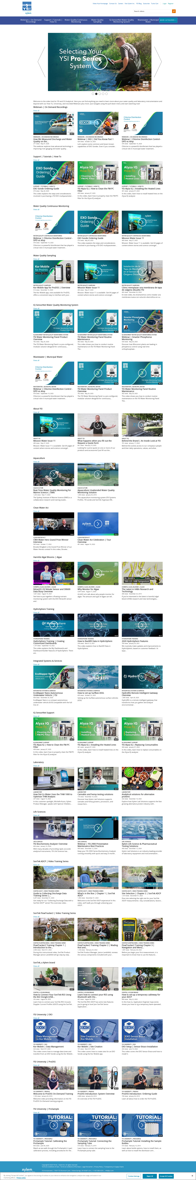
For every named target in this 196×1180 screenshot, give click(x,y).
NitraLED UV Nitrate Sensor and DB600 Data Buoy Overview (51, 590)
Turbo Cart (154, 3)
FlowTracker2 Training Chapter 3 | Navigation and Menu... (138, 946)
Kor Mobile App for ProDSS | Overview (51, 287)
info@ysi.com (109, 1170)
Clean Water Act (39, 537)
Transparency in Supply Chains (114, 1167)
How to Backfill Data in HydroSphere (95, 641)
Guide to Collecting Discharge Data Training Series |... (50, 894)
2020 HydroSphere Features (135, 641)
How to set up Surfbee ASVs (91, 693)
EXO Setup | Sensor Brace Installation (140, 1046)
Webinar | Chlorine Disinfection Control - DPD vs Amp (141, 140)
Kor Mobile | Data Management (48, 1046)
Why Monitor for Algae (88, 589)
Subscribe (146, 3)
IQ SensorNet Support (41, 742)
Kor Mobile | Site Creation (90, 1046)
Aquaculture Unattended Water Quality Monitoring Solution (96, 491)
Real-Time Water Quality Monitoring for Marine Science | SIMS (52, 491)
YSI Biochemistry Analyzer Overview (50, 843)
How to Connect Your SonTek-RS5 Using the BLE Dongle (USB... (52, 995)
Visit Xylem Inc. (130, 3)
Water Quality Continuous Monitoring (76, 20)
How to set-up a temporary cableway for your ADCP (141, 995)
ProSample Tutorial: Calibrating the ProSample (50, 1142)
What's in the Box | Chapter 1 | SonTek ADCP (96, 894)
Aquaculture (38, 488)
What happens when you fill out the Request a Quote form (95, 441)
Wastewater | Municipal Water (148, 20)
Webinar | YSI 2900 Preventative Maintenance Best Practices (93, 844)
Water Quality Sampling (97, 20)
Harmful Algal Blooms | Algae (44, 587)
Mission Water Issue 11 (133, 238)
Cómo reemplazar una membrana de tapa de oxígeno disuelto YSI (142, 288)
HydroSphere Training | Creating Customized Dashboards (48, 642)
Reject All (150, 1176)
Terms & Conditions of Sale (50, 1167)
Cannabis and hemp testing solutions (95, 794)
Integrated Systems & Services (44, 691)
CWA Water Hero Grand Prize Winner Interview (50, 540)
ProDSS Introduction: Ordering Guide (139, 1093)
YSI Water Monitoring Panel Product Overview (50, 338)
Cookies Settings (133, 1176)
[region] (98, 1176)
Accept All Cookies (166, 1176)
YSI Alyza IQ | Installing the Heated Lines (141, 188)
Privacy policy (21, 1178)
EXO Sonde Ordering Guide (46, 188)
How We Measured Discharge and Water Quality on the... (52, 140)
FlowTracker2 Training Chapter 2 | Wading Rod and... (98, 946)
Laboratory (37, 792)
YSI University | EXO (40, 1044)
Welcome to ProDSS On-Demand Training (53, 1093)
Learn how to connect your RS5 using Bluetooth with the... (95, 995)
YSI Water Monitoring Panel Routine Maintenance (95, 338)
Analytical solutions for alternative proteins (138, 795)
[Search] (174, 11)
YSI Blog (139, 3)
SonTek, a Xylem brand (41, 992)
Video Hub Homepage (100, 3)
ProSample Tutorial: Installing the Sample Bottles (141, 1142)
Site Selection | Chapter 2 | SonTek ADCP (141, 893)
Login (165, 3)
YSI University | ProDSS (41, 1091)
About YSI (36, 438)
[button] (41, 62)
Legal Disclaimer (87, 1167)
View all (36, 110)
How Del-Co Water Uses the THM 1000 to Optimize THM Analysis (52, 795)
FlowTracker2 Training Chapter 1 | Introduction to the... (49, 946)
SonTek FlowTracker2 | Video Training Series (49, 943)
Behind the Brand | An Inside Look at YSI (141, 440)
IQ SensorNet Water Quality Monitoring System (121, 20)
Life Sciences (38, 841)
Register (170, 3)
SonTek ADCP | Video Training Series (46, 891)
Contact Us (113, 3)
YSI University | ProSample (42, 1139)
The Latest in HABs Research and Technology (137, 590)
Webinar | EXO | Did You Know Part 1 (96, 139)
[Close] (192, 1175)
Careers (120, 3)
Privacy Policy (98, 1167)
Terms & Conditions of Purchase (70, 1167)
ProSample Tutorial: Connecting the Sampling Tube (94, 1142)
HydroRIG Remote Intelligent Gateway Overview (140, 694)
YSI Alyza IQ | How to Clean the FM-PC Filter (96, 189)
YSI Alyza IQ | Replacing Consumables (140, 744)
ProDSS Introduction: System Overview (96, 1093)
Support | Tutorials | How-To (53, 20)
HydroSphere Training (41, 639)
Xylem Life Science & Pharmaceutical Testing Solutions (139, 844)
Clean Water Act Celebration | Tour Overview (94, 540)
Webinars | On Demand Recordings (30, 20)
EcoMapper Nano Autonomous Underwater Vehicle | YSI (48, 694)
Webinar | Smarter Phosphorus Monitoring (137, 338)
